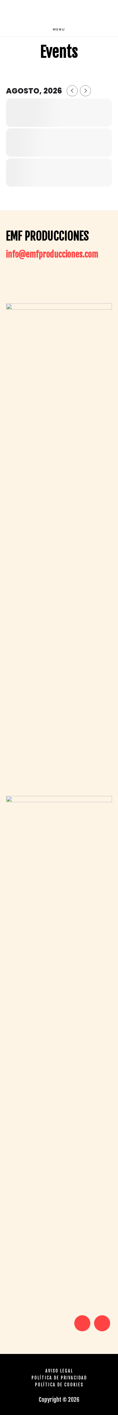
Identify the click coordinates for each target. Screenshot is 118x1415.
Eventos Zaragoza (59, 11)
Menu (59, 29)
